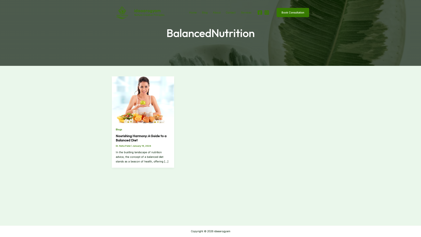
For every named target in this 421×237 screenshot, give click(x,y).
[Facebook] (259, 12)
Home (193, 12)
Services (246, 12)
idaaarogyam (147, 10)
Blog (205, 12)
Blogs (119, 129)
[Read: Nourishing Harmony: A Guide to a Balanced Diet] (143, 99)
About (217, 12)
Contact (230, 12)
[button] (290, 12)
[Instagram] (266, 12)
